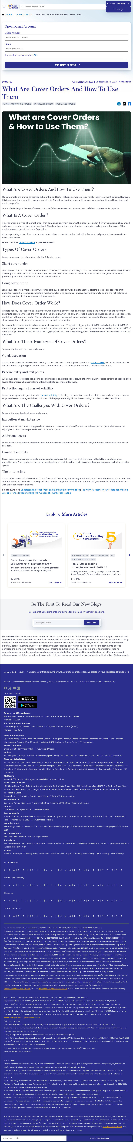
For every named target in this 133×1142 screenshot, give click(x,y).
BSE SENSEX (18, 755)
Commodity (119, 816)
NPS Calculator (92, 769)
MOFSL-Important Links (36, 843)
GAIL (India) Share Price (87, 786)
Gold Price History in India (50, 826)
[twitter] (10, 688)
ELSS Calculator (22, 769)
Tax (5, 836)
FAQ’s (18, 809)
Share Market (10, 749)
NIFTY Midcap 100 (82, 755)
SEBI (15, 843)
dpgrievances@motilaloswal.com (53, 988)
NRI (111, 816)
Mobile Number (12, 32)
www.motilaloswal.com (112, 1126)
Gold (106, 816)
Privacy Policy (88, 853)
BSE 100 (105, 755)
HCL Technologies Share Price (36, 789)
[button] (22, 7)
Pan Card (13, 836)
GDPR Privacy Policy (29, 853)
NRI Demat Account (42, 738)
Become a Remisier (80, 803)
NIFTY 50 (8, 755)
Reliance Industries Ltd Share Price (89, 789)
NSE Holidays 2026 (12, 826)
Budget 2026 (9, 816)
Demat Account (27, 242)
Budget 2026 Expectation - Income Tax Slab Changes (87, 826)
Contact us (9, 809)
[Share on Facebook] (129, 103)
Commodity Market (26, 749)
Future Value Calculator (93, 765)
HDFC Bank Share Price (14, 786)
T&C (36, 55)
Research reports (11, 796)
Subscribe (91, 622)
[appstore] (27, 698)
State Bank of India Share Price (61, 786)
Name (8, 43)
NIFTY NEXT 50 (67, 755)
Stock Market (23, 816)
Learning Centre (28, 796)
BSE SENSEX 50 (115, 755)
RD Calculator (38, 762)
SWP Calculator (59, 765)
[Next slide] (129, 555)
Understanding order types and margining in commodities (50, 489)
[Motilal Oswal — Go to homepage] (13, 7)
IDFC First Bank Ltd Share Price (112, 786)
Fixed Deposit (32, 742)
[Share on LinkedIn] (119, 103)
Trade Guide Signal (26, 779)
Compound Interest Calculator (60, 762)
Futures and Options (46, 749)
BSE (5, 843)
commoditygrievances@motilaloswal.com (22, 1018)
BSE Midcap (54, 755)
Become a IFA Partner (60, 803)
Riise (46, 779)
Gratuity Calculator (113, 765)
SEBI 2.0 (64, 853)
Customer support (41, 809)
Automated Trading (44, 820)
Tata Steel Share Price (36, 786)
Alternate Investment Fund (102, 738)
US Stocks (83, 738)
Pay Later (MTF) (47, 742)
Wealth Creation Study (15, 847)
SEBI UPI (117, 9)
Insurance (88, 742)
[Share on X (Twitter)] (124, 103)
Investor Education (98, 843)
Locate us (26, 809)
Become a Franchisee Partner (35, 803)
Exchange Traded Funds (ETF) (68, 742)
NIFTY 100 (96, 755)
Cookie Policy (83, 843)
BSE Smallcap (42, 755)
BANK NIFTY (29, 755)
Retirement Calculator (86, 762)
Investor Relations (56, 843)
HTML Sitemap (117, 853)
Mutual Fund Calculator (25, 765)
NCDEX (21, 843)
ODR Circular (75, 853)
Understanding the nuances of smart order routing (45, 492)
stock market (98, 362)
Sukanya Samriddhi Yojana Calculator (47, 769)
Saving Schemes (40, 836)
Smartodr (55, 853)
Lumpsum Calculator (107, 762)
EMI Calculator (44, 765)
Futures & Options (55, 816)
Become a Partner (12, 803)
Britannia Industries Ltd (62, 789)
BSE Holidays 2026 (29, 826)
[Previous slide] (4, 555)
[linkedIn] (18, 688)
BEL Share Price (112, 789)
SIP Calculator (10, 762)
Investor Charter (11, 853)
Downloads (44, 853)
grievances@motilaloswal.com (17, 988)
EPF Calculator (74, 765)
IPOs (66, 816)
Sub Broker (97, 816)
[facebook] (5, 688)
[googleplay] (27, 705)
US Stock (87, 816)
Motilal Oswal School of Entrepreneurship (56, 796)
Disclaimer (70, 843)
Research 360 (10, 779)
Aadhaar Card (25, 836)
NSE (10, 843)
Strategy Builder (57, 779)
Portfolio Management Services (18, 820)
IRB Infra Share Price (13, 789)
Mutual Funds (26, 738)
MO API (39, 779)
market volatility (49, 395)
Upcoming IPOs (11, 738)
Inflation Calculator (75, 769)
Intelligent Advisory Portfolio (65, 738)
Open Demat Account (117, 4)
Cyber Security (102, 853)
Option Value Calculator (111, 769)
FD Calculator (24, 762)
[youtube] (14, 688)
